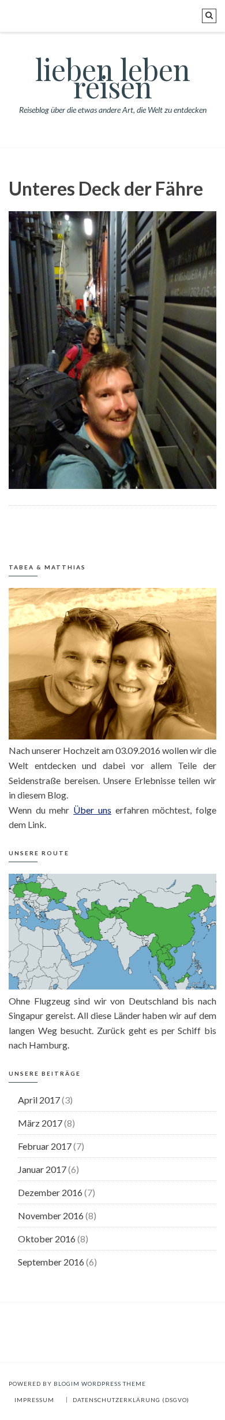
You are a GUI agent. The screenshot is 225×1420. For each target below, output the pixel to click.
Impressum (34, 1400)
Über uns (92, 809)
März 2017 (40, 1122)
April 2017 (39, 1099)
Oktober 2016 (47, 1238)
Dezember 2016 (50, 1192)
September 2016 (51, 1261)
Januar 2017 (42, 1169)
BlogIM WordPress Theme (100, 1383)
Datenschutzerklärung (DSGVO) (131, 1400)
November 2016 (51, 1215)
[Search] (209, 16)
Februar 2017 (45, 1146)
